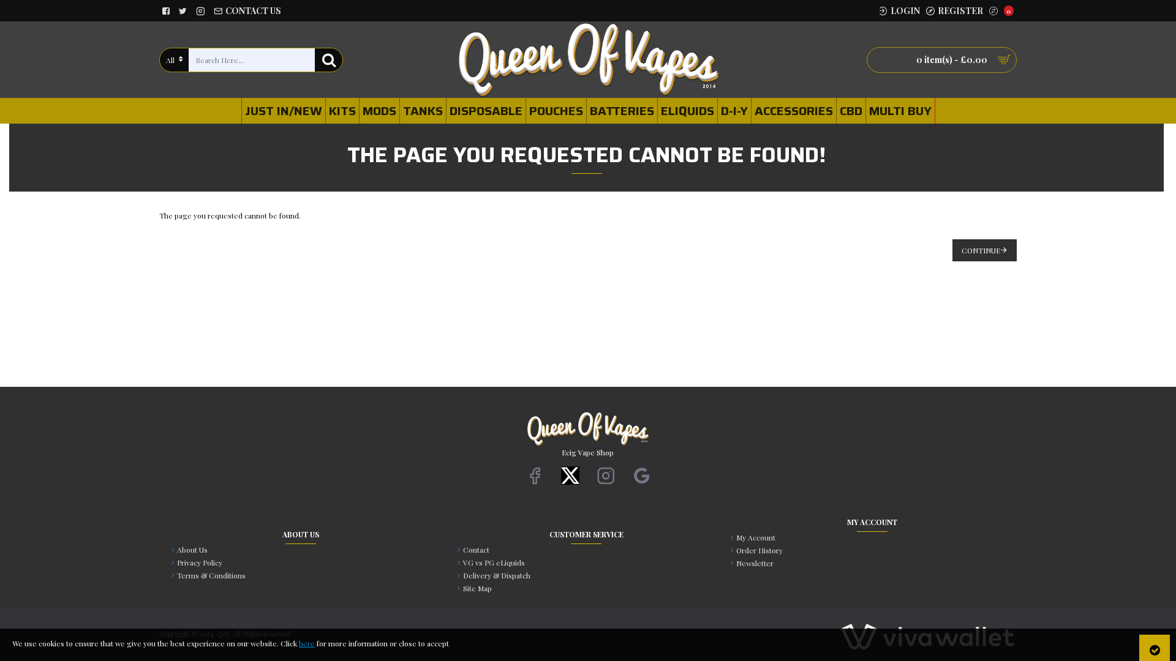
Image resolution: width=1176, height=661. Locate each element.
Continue (981, 250)
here (307, 643)
